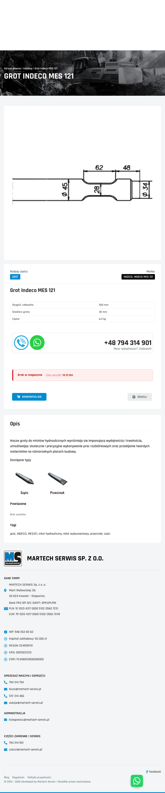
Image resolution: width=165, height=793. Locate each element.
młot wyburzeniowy (76, 534)
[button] (15, 277)
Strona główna (12, 68)
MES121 (32, 534)
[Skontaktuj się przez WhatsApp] (137, 781)
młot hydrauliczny (50, 534)
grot (12, 534)
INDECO (22, 534)
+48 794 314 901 (128, 342)
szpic (107, 534)
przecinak (96, 534)
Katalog (27, 68)
